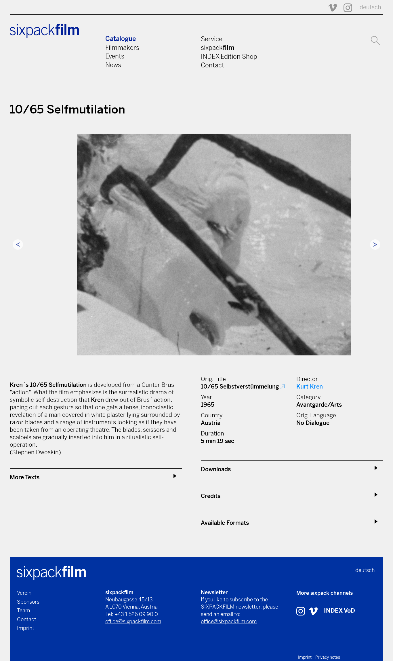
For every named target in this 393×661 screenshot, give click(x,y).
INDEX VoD (339, 610)
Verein (24, 593)
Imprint (25, 628)
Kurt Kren (309, 386)
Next (375, 244)
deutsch (370, 7)
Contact (212, 65)
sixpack (217, 47)
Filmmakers (122, 47)
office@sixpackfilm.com (133, 621)
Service (211, 39)
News (113, 65)
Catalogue (120, 39)
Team (23, 610)
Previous (18, 244)
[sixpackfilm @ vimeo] (313, 610)
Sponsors (28, 602)
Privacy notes (327, 657)
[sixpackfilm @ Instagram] (345, 7)
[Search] (375, 40)
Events (114, 56)
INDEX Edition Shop (229, 56)
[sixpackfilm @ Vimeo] (330, 7)
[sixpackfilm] (51, 572)
